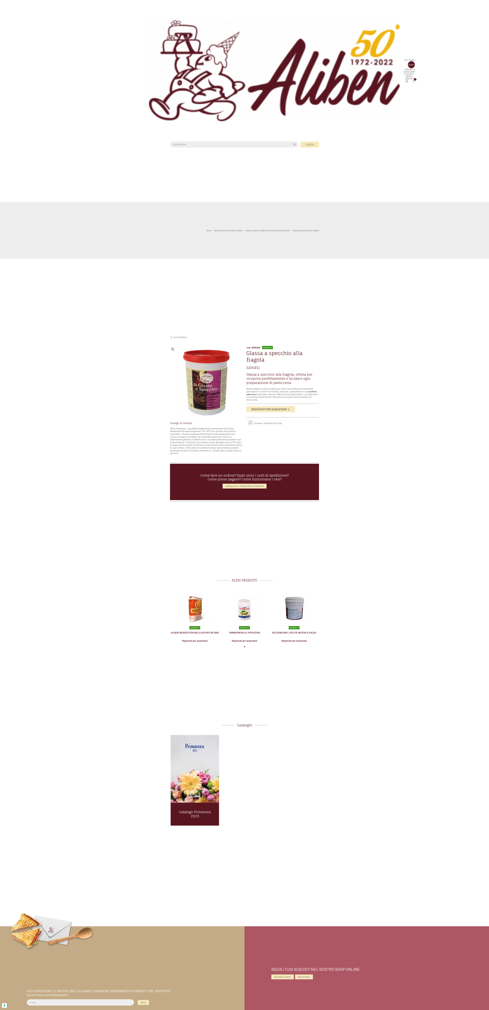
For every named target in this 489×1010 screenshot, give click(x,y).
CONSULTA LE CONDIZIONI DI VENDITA (244, 486)
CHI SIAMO (409, 60)
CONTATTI (410, 78)
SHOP (411, 64)
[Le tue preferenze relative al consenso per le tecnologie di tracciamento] (4, 1005)
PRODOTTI (410, 69)
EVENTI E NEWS (409, 75)
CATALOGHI (409, 71)
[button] (244, 646)
